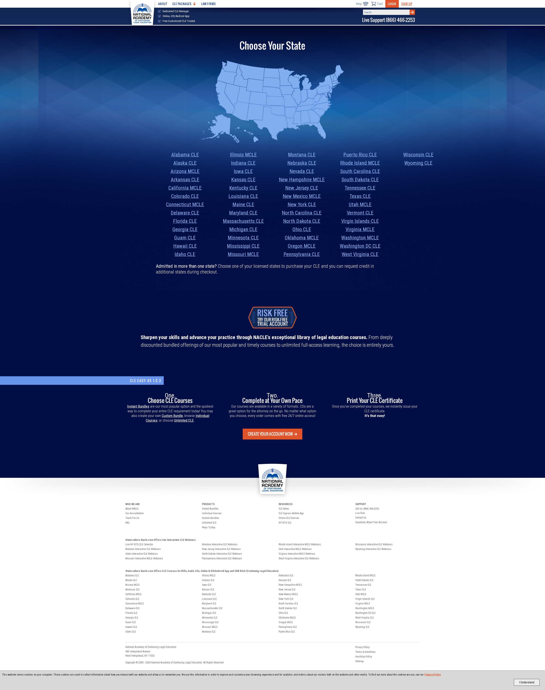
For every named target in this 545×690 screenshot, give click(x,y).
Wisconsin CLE (418, 155)
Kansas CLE (243, 180)
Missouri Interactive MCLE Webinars (144, 558)
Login (392, 3)
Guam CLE (185, 238)
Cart (380, 4)
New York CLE (302, 205)
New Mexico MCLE (302, 196)
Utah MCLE (360, 205)
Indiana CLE (243, 163)
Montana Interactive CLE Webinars (219, 544)
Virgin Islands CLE (360, 221)
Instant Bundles (138, 406)
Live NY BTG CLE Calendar (139, 544)
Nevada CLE (302, 171)
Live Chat (360, 513)
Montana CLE (302, 155)
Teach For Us (132, 518)
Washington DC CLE (360, 246)
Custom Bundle (172, 416)
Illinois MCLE (243, 155)
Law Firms (208, 3)
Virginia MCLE (360, 229)
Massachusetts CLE (243, 221)
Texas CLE (360, 196)
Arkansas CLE (185, 180)
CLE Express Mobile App (291, 513)
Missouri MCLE (243, 254)
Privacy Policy (433, 674)
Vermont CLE (360, 213)
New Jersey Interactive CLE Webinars (221, 549)
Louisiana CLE (243, 196)
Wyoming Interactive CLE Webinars (373, 549)
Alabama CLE (185, 155)
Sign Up (406, 3)
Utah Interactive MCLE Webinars (295, 549)
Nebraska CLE (301, 163)
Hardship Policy (363, 656)
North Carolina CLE (301, 213)
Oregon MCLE (302, 246)
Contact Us (360, 517)
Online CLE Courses (289, 518)
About (162, 3)
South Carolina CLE (360, 171)
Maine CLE (243, 205)
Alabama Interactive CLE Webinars (143, 549)
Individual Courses (212, 513)
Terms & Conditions (365, 651)
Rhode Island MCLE (360, 163)
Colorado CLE (185, 196)
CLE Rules (284, 508)
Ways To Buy (208, 527)
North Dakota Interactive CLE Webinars (222, 553)
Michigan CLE (243, 229)
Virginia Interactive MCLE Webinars (297, 553)
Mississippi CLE (243, 246)
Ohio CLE (302, 229)
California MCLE (185, 188)
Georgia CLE (185, 229)
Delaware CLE (185, 213)
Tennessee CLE (360, 188)
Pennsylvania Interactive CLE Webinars (222, 558)
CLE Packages (182, 3)
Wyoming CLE (418, 163)
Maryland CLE (243, 213)
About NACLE (132, 508)
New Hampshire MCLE (302, 180)
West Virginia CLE (360, 254)
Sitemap (359, 661)
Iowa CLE (243, 171)
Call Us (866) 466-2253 (367, 508)
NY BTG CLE (285, 522)
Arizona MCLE (185, 171)
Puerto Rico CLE (360, 155)
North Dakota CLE (301, 221)
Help (359, 4)
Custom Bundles (210, 518)
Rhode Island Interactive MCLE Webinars (300, 544)
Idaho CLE (185, 254)
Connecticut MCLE (185, 205)
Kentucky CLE (243, 188)
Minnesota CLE (243, 238)
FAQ (127, 522)
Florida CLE (185, 221)
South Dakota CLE (360, 180)
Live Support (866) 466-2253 (388, 19)
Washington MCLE (360, 238)
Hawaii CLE (185, 246)
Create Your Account (270, 434)
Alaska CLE (184, 163)
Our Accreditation (134, 513)
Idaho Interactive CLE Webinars (141, 553)
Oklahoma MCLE (302, 238)
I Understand (526, 682)
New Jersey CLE (301, 188)
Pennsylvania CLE (302, 254)
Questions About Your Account (371, 522)
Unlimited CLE (184, 420)
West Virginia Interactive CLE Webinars (299, 558)
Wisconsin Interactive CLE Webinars (374, 544)
